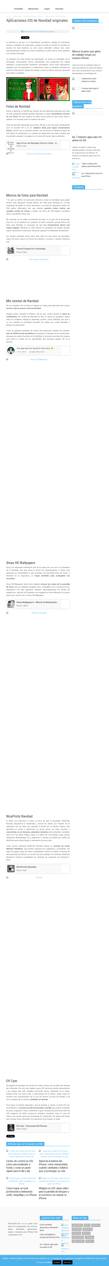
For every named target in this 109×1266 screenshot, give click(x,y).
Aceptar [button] (57, 1262)
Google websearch (36, 351)
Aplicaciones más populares (82, 104)
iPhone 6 (86, 1233)
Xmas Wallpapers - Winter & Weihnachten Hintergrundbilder (47, 602)
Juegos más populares (85, 20)
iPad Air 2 (95, 1225)
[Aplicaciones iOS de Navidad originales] (38, 31)
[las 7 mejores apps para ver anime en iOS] (87, 123)
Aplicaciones (33, 10)
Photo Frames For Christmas (31, 248)
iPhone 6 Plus (78, 1237)
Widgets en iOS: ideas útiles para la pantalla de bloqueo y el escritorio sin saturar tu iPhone (54, 1193)
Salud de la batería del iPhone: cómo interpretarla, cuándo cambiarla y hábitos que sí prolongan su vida (53, 1166)
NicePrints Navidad (26, 866)
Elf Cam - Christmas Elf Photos (31, 1126)
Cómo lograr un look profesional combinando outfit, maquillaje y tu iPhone (21, 1192)
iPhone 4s (76, 1233)
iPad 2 (87, 1225)
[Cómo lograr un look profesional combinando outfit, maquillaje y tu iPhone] (21, 1181)
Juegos (46, 10)
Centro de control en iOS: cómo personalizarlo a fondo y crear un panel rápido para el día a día (19, 1166)
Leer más (67, 1262)
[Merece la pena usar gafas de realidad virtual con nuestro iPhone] (87, 37)
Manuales (58, 10)
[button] (100, 8)
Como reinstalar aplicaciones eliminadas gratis (49, 1227)
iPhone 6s (89, 1237)
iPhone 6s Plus (78, 1241)
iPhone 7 (90, 1241)
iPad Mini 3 (77, 1229)
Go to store (21, 351)
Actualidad (17, 10)
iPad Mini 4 (88, 1229)
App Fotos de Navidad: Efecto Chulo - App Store (41, 143)
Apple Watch (77, 1225)
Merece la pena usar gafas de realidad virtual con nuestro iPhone (86, 55)
